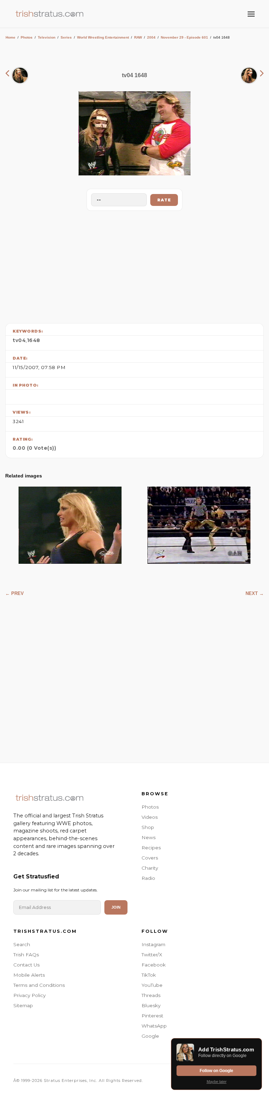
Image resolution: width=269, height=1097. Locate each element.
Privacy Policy (29, 995)
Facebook (154, 965)
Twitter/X (152, 954)
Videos (150, 817)
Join (115, 907)
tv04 (19, 340)
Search (21, 944)
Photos (27, 37)
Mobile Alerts (29, 975)
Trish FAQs (26, 954)
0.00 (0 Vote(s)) (34, 448)
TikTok (149, 975)
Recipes (151, 847)
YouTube (152, 985)
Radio (148, 878)
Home (10, 37)
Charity (150, 868)
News (149, 837)
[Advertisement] (134, 265)
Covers (150, 858)
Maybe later (217, 1081)
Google (150, 1036)
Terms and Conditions (39, 985)
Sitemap (23, 1005)
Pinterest (152, 1015)
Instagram (153, 944)
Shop (148, 827)
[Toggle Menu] (251, 14)
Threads (151, 995)
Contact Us (26, 965)
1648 (33, 340)
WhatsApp (154, 1026)
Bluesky (151, 1005)
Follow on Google (216, 1070)
